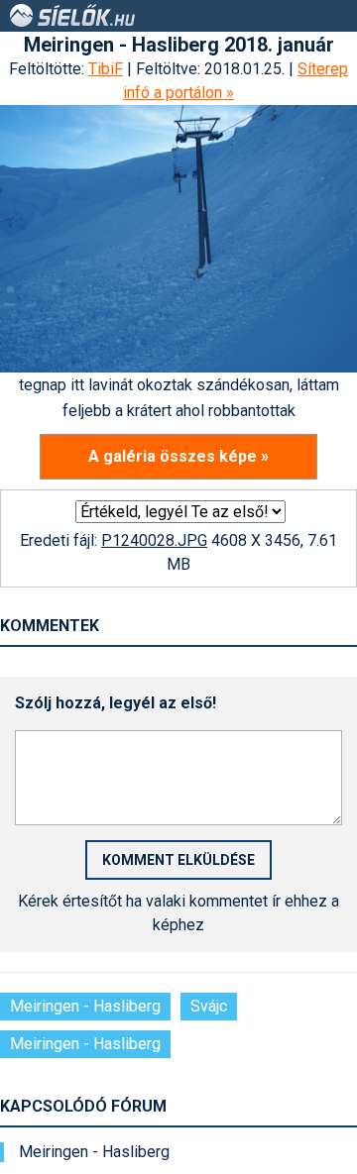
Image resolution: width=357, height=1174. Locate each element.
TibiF (105, 68)
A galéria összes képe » (178, 456)
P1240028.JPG (154, 540)
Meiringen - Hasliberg (85, 1006)
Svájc (208, 1006)
